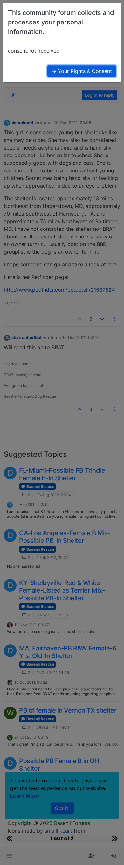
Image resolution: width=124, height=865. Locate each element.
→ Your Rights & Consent (82, 71)
